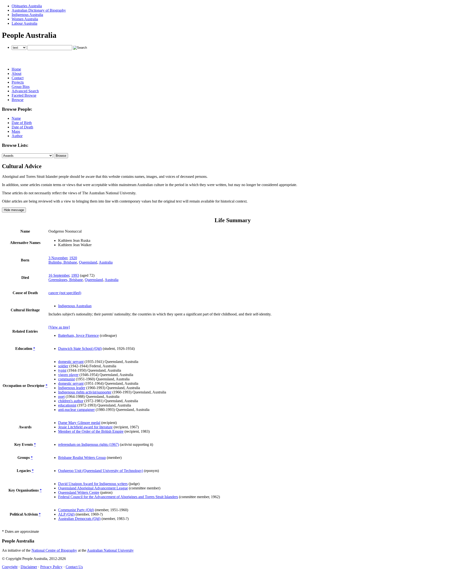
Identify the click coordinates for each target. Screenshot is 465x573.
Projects (18, 82)
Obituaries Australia (27, 6)
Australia (106, 262)
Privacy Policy (51, 567)
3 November (57, 258)
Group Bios (21, 87)
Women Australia (25, 19)
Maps (16, 131)
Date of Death (22, 127)
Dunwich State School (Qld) (80, 348)
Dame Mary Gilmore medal (79, 423)
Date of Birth (22, 123)
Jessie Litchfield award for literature (85, 427)
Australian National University (110, 550)
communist (66, 379)
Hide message (14, 210)
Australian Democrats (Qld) (79, 519)
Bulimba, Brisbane (62, 262)
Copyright (9, 567)
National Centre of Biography (54, 550)
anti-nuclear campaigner (76, 410)
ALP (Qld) (66, 514)
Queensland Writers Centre (78, 492)
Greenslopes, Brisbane (65, 280)
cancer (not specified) (64, 293)
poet (61, 396)
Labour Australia (24, 23)
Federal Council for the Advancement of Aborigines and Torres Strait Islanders (118, 497)
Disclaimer (29, 567)
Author (17, 136)
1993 (75, 275)
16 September (58, 275)
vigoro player (68, 375)
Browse (17, 100)
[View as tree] (59, 327)
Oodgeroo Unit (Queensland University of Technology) (100, 471)
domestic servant (71, 362)
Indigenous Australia (27, 15)
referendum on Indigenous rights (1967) (88, 444)
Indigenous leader (71, 388)
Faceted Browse (24, 95)
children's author (70, 401)
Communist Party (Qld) (76, 510)
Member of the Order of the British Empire (91, 431)
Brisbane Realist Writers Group (82, 457)
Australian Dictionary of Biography (39, 10)
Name (16, 118)
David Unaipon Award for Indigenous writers (93, 484)
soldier (63, 366)
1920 (73, 258)
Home (16, 69)
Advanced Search (25, 91)
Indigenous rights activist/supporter (84, 392)
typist (62, 370)
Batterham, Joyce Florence (78, 335)
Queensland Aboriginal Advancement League (93, 488)
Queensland (88, 262)
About (16, 73)
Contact (17, 78)
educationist (67, 405)
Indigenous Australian (75, 306)
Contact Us (74, 567)
